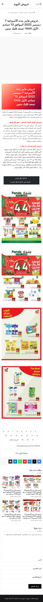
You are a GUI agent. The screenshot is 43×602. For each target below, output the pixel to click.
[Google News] (21, 453)
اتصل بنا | (15, 598)
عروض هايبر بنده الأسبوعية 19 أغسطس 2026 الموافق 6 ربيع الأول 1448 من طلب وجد (12, 492)
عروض (17, 167)
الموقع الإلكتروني (36, 577)
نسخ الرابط (7, 446)
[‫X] (34, 462)
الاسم (39, 560)
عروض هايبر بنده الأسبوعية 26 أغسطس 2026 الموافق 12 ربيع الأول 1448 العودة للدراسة (32, 492)
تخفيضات (9, 115)
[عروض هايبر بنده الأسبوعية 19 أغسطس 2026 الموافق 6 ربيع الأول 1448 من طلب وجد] (11, 481)
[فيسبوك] (39, 462)
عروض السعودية (23, 12)
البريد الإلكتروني (37, 568)
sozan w (26, 33)
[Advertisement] (21, 58)
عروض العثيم (34, 598)
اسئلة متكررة (8, 598)
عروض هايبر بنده (12, 12)
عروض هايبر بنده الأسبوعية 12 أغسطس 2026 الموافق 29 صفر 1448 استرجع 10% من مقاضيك (31, 516)
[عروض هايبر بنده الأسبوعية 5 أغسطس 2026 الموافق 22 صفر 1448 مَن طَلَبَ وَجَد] (11, 505)
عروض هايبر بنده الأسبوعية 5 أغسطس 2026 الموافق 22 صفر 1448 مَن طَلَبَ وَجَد (11, 516)
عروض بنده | (22, 598)
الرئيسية (31, 12)
